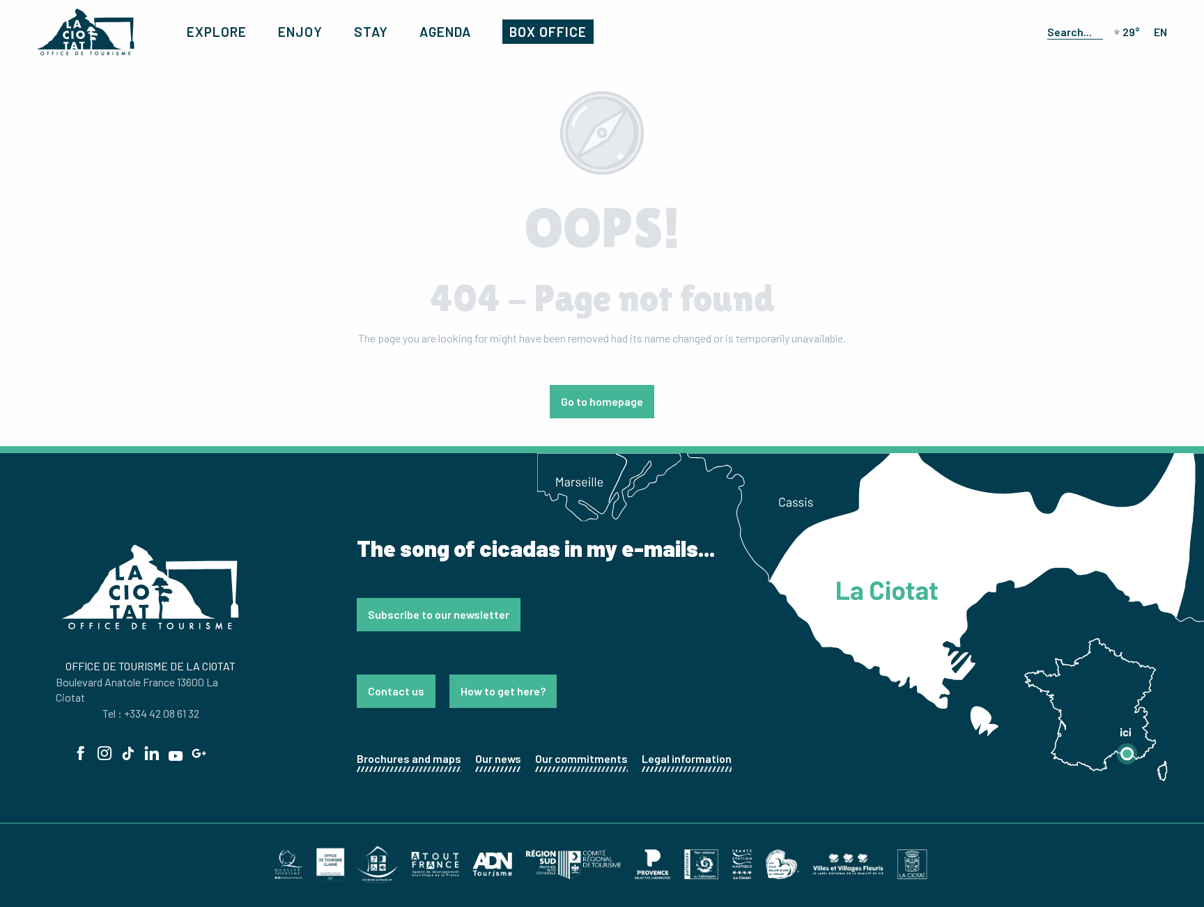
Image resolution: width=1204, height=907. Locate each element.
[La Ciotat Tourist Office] (85, 32)
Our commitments (581, 758)
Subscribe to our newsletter (438, 614)
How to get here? (503, 690)
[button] (1072, 31)
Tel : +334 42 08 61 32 (150, 713)
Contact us (396, 690)
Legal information (687, 758)
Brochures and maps (409, 758)
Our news (498, 758)
